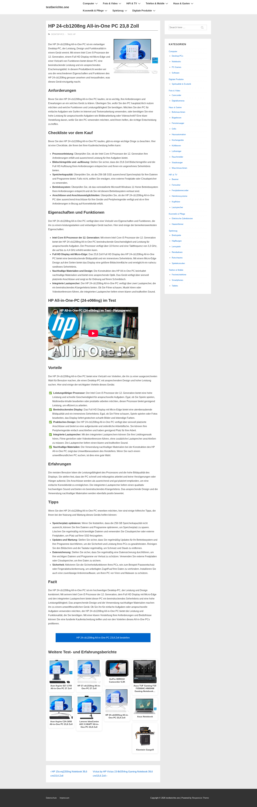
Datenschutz (51, 798)
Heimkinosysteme (179, 196)
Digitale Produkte (142, 10)
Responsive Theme (200, 798)
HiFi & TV (131, 3)
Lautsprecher (177, 207)
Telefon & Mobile (155, 3)
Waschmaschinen (179, 168)
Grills (174, 129)
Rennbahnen (177, 252)
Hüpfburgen (177, 241)
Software (175, 73)
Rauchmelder (177, 157)
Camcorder (176, 95)
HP (74, 34)
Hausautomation (179, 134)
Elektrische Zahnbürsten (182, 218)
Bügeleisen (176, 118)
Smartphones (177, 280)
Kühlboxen (176, 145)
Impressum (64, 798)
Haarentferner (177, 224)
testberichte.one (57, 7)
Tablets (175, 286)
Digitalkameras (178, 101)
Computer (88, 3)
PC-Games (176, 67)
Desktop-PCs (57, 34)
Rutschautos (177, 258)
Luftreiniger (176, 151)
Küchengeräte (178, 140)
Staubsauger (177, 162)
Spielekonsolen (178, 263)
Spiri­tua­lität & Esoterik (181, 84)
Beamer (175, 179)
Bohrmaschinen (178, 112)
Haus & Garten (181, 3)
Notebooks (176, 61)
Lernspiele (176, 246)
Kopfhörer (176, 202)
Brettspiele (176, 235)
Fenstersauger (178, 123)
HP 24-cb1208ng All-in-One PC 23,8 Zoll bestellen (103, 637)
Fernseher (176, 185)
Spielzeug (118, 10)
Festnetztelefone (179, 275)
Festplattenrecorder (180, 190)
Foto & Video (110, 3)
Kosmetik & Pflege (93, 10)
